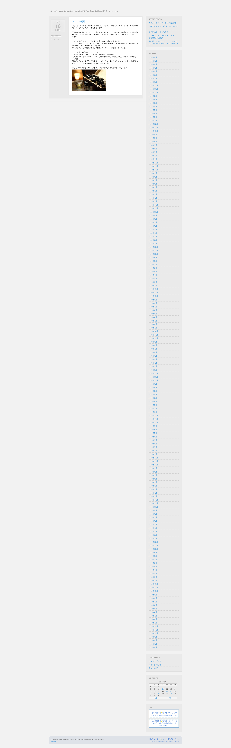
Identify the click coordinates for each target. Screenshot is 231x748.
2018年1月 (153, 412)
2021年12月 (153, 247)
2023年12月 (153, 163)
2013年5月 (153, 609)
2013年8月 (153, 598)
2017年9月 (153, 426)
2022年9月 (153, 215)
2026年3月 (153, 75)
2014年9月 (153, 552)
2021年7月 (153, 265)
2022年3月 (153, 236)
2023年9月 (153, 173)
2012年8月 (153, 640)
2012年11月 (153, 630)
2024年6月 (153, 142)
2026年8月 (153, 57)
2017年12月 (153, 415)
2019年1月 (153, 370)
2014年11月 (153, 545)
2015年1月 (153, 538)
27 (171, 693)
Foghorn (53, 741)
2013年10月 (153, 591)
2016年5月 (153, 482)
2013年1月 (153, 623)
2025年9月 (153, 96)
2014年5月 (153, 566)
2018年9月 (153, 384)
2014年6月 (153, 563)
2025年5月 (153, 110)
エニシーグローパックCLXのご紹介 (163, 23)
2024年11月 (153, 128)
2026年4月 (153, 71)
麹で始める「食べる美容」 (159, 32)
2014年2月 (153, 577)
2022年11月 (153, 208)
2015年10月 (153, 507)
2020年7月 (153, 307)
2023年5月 (153, 187)
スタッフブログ (56, 39)
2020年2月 (153, 324)
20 (171, 691)
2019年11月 (153, 335)
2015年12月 (153, 500)
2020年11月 (153, 293)
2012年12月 (153, 626)
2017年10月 (153, 423)
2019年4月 (153, 359)
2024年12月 (153, 124)
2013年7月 (153, 602)
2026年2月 (153, 78)
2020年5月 (153, 314)
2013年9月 (153, 595)
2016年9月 (153, 468)
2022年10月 (153, 212)
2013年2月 (153, 619)
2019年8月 (153, 345)
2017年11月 (153, 419)
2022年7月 (153, 222)
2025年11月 (153, 89)
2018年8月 (153, 387)
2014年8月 (153, 556)
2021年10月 (153, 254)
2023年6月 (153, 184)
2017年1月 (153, 454)
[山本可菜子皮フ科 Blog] (83, 5)
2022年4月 (153, 233)
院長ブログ (153, 668)
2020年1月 (153, 328)
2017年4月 (153, 444)
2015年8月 (153, 514)
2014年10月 (153, 549)
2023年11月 (153, 166)
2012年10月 (153, 633)
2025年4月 (153, 113)
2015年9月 (153, 510)
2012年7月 (153, 644)
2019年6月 (153, 352)
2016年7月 (153, 475)
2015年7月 (153, 517)
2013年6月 (153, 605)
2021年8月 (153, 261)
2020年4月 (153, 317)
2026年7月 (153, 61)
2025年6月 (153, 106)
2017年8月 (153, 430)
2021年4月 (153, 275)
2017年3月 (153, 447)
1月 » (171, 698)
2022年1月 (153, 243)
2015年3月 (153, 531)
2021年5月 (153, 272)
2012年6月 (153, 647)
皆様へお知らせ (155, 665)
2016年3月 (153, 489)
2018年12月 (153, 373)
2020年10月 (153, 296)
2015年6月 (153, 521)
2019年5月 (153, 356)
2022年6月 (153, 226)
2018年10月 (153, 380)
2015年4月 (153, 528)
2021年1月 (153, 286)
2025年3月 (153, 117)
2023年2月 (153, 198)
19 (167, 691)
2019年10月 (153, 338)
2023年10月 (153, 170)
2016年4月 (153, 486)
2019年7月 (153, 349)
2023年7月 (153, 180)
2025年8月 (153, 99)
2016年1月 (153, 496)
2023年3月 (153, 194)
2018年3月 (153, 405)
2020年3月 (153, 321)
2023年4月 (153, 191)
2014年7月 (153, 560)
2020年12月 (153, 289)
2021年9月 (153, 257)
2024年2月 (153, 156)
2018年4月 (153, 402)
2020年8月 (153, 303)
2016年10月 (153, 465)
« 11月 (154, 698)
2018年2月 (153, 408)
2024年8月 (153, 138)
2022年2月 (153, 240)
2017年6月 (153, 437)
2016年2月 (153, 493)
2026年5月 (153, 68)
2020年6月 (153, 310)
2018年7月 (153, 391)
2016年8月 (153, 472)
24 (159, 693)
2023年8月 (153, 177)
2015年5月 (153, 524)
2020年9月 (153, 300)
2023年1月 (153, 201)
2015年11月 (153, 503)
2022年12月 (153, 205)
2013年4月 (153, 612)
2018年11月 (153, 377)
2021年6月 (153, 268)
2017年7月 (153, 433)
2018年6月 (153, 394)
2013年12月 (153, 584)
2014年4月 (153, 570)
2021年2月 (153, 282)
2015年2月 (153, 535)
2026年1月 (153, 82)
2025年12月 (153, 85)
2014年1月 (153, 581)
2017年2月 (153, 451)
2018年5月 (153, 398)
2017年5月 (153, 440)
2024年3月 (153, 152)
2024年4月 (153, 149)
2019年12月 (153, 331)
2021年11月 (153, 250)
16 (155, 691)
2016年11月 (153, 461)
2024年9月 (153, 135)
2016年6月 (153, 479)
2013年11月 (153, 588)
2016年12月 (153, 458)
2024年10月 (153, 131)
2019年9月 (153, 342)
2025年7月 (153, 103)
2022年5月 (153, 229)
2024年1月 (153, 159)
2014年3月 (153, 573)
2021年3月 (153, 278)
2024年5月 (153, 145)
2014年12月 (153, 542)
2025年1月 (153, 120)
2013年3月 (153, 616)
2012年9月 (153, 637)
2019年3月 (153, 363)
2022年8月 (153, 219)
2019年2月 (153, 366)
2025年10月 (153, 92)
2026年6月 (153, 64)
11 (163, 689)
